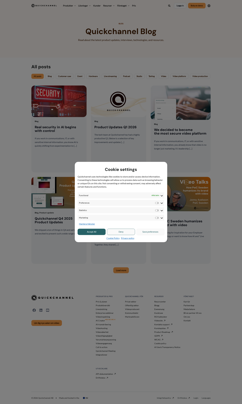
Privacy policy (127, 238)
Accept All (91, 232)
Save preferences (150, 232)
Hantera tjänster (87, 224)
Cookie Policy (113, 238)
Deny (121, 232)
